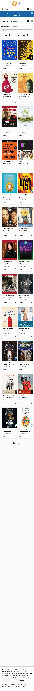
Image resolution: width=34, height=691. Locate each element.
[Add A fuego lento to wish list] (16, 437)
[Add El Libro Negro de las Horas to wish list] (16, 370)
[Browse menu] (31, 9)
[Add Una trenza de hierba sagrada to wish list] (32, 136)
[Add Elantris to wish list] (32, 370)
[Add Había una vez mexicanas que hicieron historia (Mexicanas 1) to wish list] (16, 69)
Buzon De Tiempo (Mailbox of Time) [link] (9, 329)
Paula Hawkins (7, 431)
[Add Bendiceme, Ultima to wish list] (32, 269)
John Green (6, 230)
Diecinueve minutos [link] (24, 329)
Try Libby (5, 13)
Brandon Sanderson (24, 364)
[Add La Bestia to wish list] (32, 403)
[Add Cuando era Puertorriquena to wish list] (32, 102)
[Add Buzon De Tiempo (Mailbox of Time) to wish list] (16, 336)
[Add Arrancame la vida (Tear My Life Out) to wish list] (32, 303)
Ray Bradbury (23, 197)
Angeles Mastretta (24, 297)
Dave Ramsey (7, 130)
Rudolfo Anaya (23, 264)
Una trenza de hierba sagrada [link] (25, 128)
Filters (4, 31)
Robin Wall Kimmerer (25, 130)
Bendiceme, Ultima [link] (24, 262)
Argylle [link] (21, 61)
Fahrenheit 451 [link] (23, 195)
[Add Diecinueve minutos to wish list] (32, 336)
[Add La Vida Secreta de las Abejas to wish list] (32, 236)
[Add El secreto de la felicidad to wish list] (16, 202)
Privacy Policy (17, 671)
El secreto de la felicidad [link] (9, 195)
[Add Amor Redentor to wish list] (16, 102)
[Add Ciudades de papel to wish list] (16, 236)
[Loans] (27, 9)
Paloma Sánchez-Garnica (10, 397)
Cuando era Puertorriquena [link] (25, 94)
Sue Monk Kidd (23, 230)
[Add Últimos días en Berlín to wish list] (16, 403)
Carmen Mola (23, 397)
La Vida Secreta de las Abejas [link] (25, 228)
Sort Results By (5, 26)
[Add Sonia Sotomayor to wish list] (16, 269)
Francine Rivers (7, 96)
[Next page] (22, 443)
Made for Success (24, 163)
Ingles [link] (20, 161)
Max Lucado (7, 197)
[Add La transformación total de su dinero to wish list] (16, 136)
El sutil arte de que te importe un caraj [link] (9, 161)
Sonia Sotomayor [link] (7, 262)
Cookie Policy (22, 686)
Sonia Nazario (7, 297)
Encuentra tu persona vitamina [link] (25, 429)
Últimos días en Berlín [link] (9, 395)
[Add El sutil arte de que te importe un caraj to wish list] (16, 169)
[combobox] (13, 9)
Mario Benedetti (8, 330)
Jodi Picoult (23, 330)
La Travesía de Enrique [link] (9, 295)
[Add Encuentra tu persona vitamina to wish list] (32, 437)
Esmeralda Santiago (24, 96)
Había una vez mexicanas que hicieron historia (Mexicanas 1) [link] (9, 61)
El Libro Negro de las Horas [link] (9, 362)
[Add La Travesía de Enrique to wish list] (16, 303)
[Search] (2, 9)
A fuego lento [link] (6, 429)
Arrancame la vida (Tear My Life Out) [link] (25, 295)
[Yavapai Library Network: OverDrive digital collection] (17, 3)
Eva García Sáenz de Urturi (10, 364)
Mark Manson (7, 163)
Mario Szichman (8, 264)
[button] (28, 22)
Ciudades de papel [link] (8, 228)
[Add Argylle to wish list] (32, 69)
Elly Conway (23, 63)
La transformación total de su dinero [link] (9, 128)
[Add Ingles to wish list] (32, 169)
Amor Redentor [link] (7, 94)
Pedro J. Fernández (8, 63)
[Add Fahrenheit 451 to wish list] (32, 202)
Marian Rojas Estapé (25, 431)
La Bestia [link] (21, 395)
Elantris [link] (21, 362)
